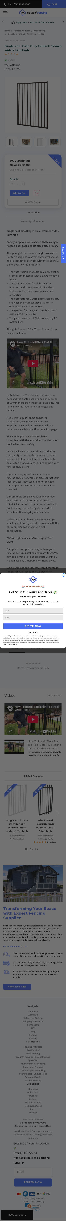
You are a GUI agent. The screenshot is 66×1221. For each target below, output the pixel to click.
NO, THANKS (33, 632)
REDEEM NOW (33, 626)
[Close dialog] (63, 575)
